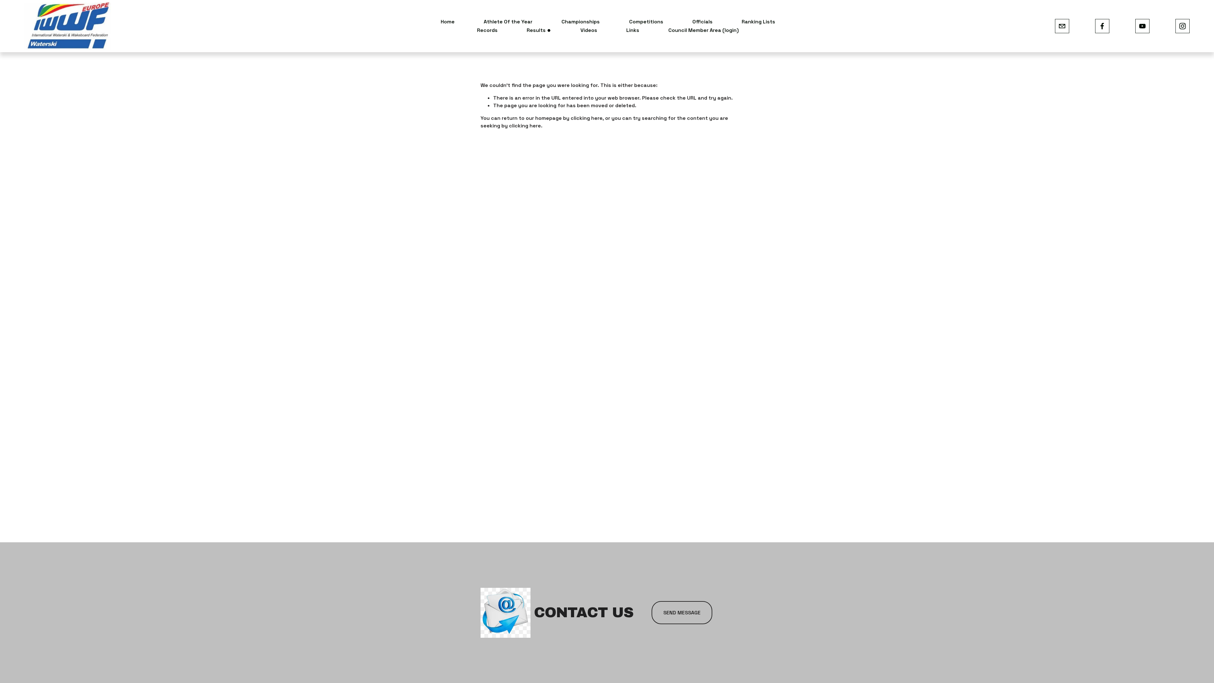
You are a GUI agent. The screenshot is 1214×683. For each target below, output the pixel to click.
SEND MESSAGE (682, 612)
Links (632, 30)
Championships (580, 21)
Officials (702, 21)
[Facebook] (1102, 26)
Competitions (646, 21)
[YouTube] (1142, 26)
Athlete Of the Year (508, 21)
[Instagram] (1182, 26)
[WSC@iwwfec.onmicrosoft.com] (1062, 26)
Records (487, 30)
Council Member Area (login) (703, 30)
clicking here (587, 118)
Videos (588, 30)
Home (448, 21)
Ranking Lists (758, 21)
